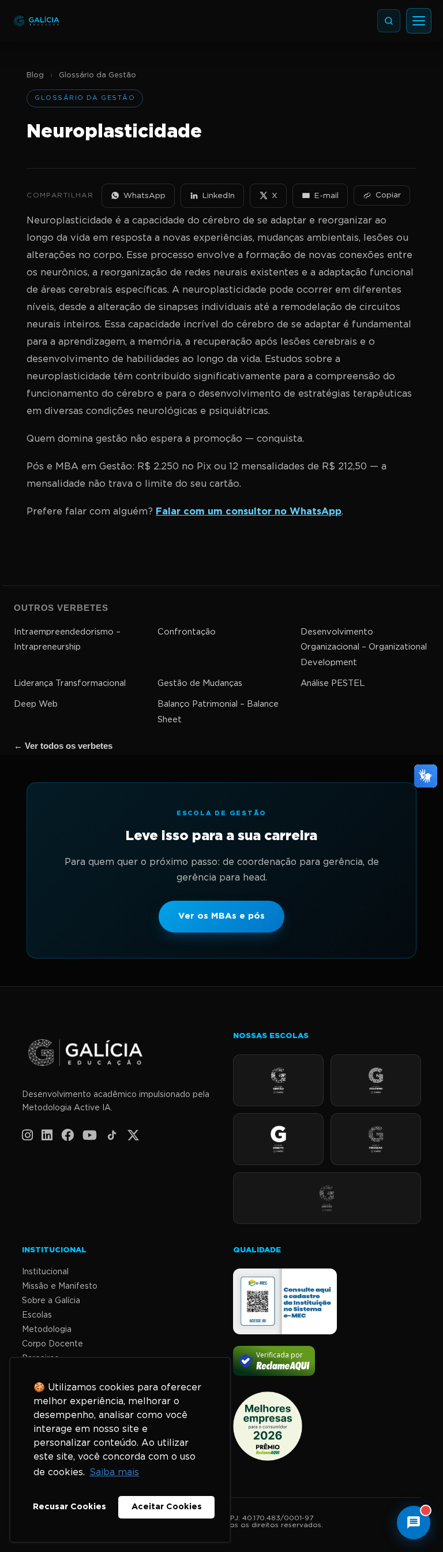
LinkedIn (218, 195)
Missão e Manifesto (59, 1286)
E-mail (326, 195)
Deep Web (36, 704)
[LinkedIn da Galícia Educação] (47, 1136)
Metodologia (47, 1329)
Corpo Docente (52, 1344)
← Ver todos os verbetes (63, 746)
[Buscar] (388, 20)
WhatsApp (144, 195)
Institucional (45, 1272)
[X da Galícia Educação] (133, 1136)
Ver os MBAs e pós (221, 916)
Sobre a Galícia (51, 1300)
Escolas (37, 1315)
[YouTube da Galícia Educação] (89, 1136)
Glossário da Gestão (97, 75)
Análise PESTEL (333, 683)
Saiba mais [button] (114, 1472)
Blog (35, 75)
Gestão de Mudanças (199, 683)
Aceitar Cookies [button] (167, 1506)
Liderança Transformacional (70, 683)
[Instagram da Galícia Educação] (27, 1136)
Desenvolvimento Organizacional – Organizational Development (364, 647)
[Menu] (418, 20)
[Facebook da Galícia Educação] (67, 1136)
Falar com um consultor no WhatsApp (248, 512)
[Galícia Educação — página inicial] (116, 1053)
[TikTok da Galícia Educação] (112, 1136)
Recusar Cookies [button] (69, 1506)
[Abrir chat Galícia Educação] (413, 1522)
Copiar (388, 195)
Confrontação (186, 632)
